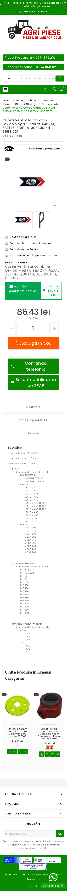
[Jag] (50, 747)
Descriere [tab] (33, 407)
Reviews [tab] (34, 433)
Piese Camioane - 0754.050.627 (31, 67)
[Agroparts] (17, 745)
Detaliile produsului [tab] (33, 420)
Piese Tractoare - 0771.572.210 (30, 58)
